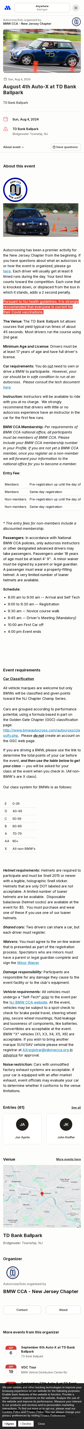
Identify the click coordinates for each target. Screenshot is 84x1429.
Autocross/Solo (13, 20)
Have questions (67, 147)
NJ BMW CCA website (28, 1002)
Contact (22, 1310)
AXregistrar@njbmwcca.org (45, 1050)
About (63, 1310)
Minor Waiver (28, 963)
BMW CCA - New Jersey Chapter (27, 23)
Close (41, 1423)
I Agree (9, 1423)
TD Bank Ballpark (15, 103)
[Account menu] (75, 7)
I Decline (26, 1423)
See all (76, 1107)
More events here (68, 1159)
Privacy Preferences (52, 1415)
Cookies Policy (11, 1411)
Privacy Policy (35, 1411)
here (7, 271)
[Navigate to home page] (8, 8)
